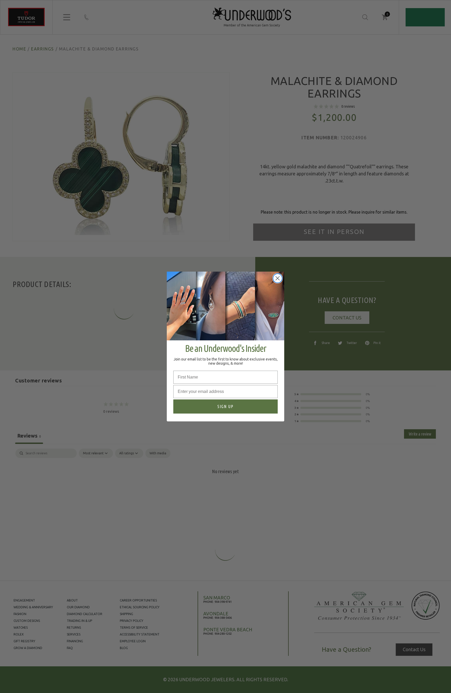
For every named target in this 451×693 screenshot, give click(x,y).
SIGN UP (225, 406)
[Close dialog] (277, 278)
